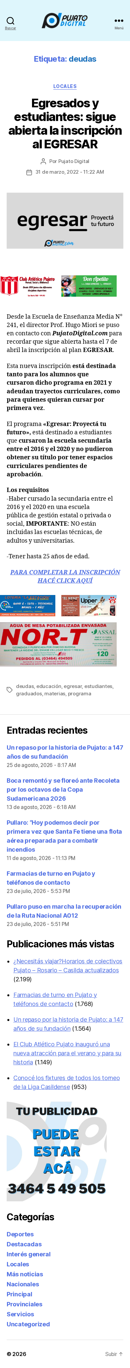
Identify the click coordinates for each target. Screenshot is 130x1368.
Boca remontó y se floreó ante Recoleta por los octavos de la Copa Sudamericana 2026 (63, 789)
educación (48, 686)
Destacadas (24, 1244)
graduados (29, 693)
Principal (19, 1294)
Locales (65, 86)
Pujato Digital (73, 161)
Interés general (29, 1254)
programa (79, 693)
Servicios (20, 1314)
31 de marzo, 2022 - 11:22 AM (69, 172)
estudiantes (98, 686)
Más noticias (25, 1274)
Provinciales (24, 1304)
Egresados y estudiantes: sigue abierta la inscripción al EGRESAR (65, 123)
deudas (25, 686)
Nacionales (23, 1284)
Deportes (20, 1234)
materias (54, 693)
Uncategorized (28, 1324)
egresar (73, 686)
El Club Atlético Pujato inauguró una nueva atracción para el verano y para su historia (67, 1053)
